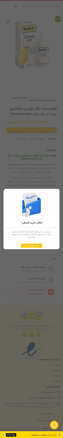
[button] (3, 189)
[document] (31, 219)
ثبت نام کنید (35, 435)
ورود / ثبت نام (11, 435)
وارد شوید (44, 435)
